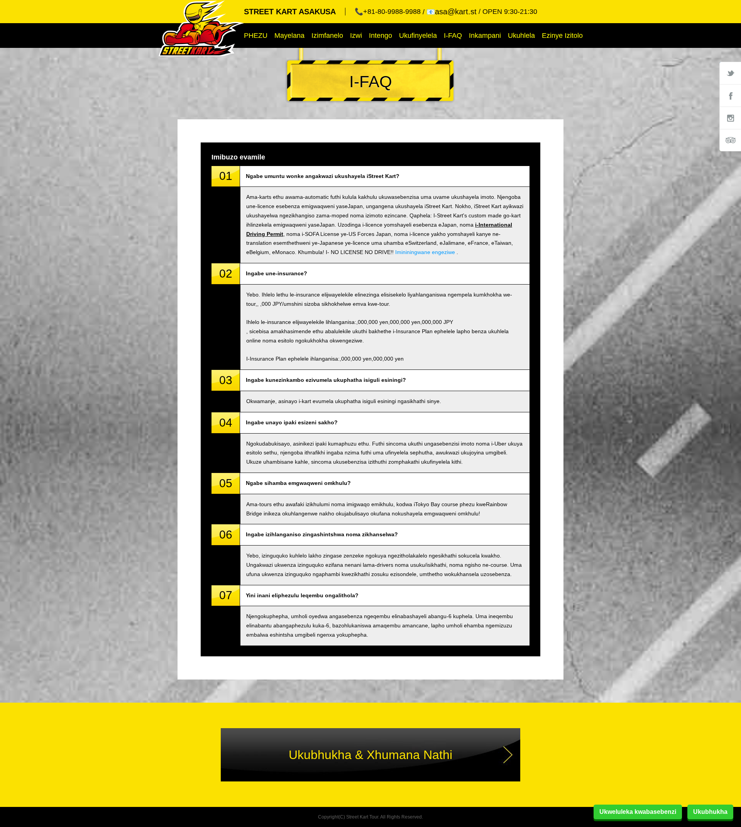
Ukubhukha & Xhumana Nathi (370, 755)
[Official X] (730, 73)
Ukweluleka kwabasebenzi (637, 811)
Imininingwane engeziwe (425, 252)
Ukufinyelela (418, 35)
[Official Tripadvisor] (730, 140)
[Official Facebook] (730, 95)
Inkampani (485, 35)
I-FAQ (453, 35)
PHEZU (255, 35)
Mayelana (289, 35)
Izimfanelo (327, 35)
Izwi (356, 35)
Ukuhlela (521, 35)
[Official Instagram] (730, 118)
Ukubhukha (710, 811)
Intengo (380, 35)
